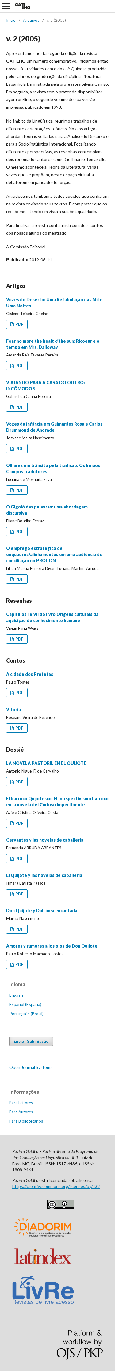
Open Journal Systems (30, 1067)
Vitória (13, 709)
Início (11, 20)
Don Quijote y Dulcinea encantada (41, 910)
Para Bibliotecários (26, 1121)
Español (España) (25, 1004)
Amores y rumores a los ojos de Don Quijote (52, 945)
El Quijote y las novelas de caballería (44, 875)
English (16, 995)
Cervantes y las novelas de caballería (44, 840)
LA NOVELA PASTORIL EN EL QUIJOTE (46, 763)
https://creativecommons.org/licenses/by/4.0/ (56, 1186)
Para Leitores (21, 1102)
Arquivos (31, 20)
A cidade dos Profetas (29, 674)
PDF (19, 324)
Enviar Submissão (31, 1041)
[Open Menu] (6, 6)
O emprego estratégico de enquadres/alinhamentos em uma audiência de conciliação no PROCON (54, 554)
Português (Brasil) (26, 1013)
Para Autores (21, 1111)
